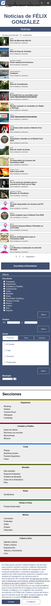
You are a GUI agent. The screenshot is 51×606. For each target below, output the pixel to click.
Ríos (6, 482)
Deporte (9, 310)
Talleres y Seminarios (13, 551)
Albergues (8, 415)
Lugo (8, 350)
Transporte (10, 282)
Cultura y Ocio (26, 538)
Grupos (7, 527)
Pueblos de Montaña (12, 477)
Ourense (10, 356)
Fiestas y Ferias (12, 301)
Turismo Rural (10, 412)
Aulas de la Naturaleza (13, 480)
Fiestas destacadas (12, 506)
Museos (7, 438)
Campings (8, 418)
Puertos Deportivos (12, 456)
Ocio (8, 308)
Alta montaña (9, 471)
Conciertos (8, 518)
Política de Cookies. (30, 597)
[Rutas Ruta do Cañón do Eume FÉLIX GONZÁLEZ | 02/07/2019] (25, 155)
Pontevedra (11, 362)
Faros (6, 459)
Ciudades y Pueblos (14, 286)
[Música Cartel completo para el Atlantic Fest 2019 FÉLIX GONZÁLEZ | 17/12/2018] (25, 220)
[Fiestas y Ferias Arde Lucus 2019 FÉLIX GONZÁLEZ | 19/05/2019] (25, 177)
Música (9, 303)
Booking (7, 406)
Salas (6, 524)
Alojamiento (11, 284)
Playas (7, 450)
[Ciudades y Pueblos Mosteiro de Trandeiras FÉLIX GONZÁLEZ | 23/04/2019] (25, 199)
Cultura (9, 306)
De (4, 322)
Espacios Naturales (12, 474)
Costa (8, 291)
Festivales (8, 521)
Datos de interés (11, 430)
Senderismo (9, 494)
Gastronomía (11, 289)
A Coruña (10, 344)
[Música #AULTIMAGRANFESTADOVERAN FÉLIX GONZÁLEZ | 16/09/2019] (25, 122)
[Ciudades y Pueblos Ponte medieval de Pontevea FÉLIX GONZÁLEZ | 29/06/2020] (25, 68)
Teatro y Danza (10, 545)
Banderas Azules (11, 453)
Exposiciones (9, 548)
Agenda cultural (10, 542)
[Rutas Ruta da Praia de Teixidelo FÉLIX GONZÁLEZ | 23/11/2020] (25, 57)
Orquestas (8, 530)
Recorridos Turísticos (15, 298)
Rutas (8, 296)
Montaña (9, 294)
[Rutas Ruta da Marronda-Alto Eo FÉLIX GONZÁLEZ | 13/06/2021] (25, 46)
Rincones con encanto (13, 433)
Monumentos (9, 436)
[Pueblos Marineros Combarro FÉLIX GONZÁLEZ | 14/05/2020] (25, 79)
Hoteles (7, 409)
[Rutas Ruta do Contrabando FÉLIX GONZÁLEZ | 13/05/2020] (25, 90)
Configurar (31, 602)
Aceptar (11, 602)
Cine (6, 553)
